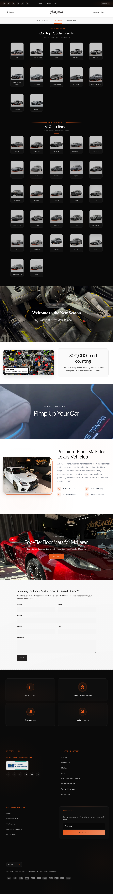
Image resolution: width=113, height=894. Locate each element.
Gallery (63, 773)
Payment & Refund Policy (70, 778)
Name (19, 604)
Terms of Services (68, 789)
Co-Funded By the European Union (19, 757)
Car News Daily (12, 819)
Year (59, 626)
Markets (64, 768)
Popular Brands (43, 20)
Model (19, 626)
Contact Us (65, 794)
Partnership (65, 762)
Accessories (71, 20)
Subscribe (84, 832)
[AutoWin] (56, 12)
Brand (19, 615)
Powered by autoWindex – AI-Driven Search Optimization (38, 872)
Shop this (57, 558)
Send (22, 658)
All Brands (58, 20)
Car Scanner (10, 824)
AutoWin (15, 872)
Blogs (8, 813)
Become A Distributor (14, 829)
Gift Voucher (11, 834)
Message (20, 637)
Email (60, 604)
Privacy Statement (68, 784)
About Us (64, 757)
